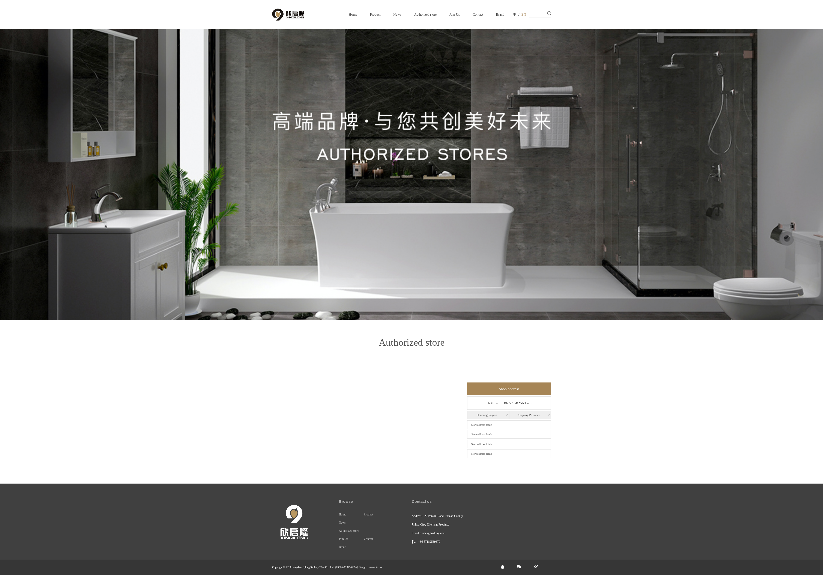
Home (353, 14)
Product (375, 14)
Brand (500, 14)
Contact (478, 14)
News (397, 14)
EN (523, 14)
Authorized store (425, 14)
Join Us (454, 14)
